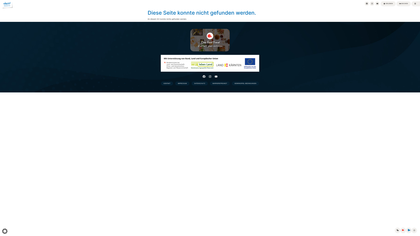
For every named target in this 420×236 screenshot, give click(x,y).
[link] (397, 230)
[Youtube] (377, 3)
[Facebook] (367, 3)
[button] (5, 231)
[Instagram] (372, 3)
